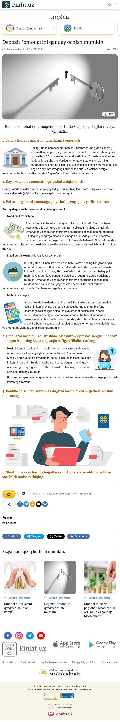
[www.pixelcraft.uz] (60, 713)
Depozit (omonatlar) (19, 598)
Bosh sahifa (9, 662)
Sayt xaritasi (28, 662)
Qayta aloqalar (109, 662)
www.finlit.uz (67, 689)
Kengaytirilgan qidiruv (84, 662)
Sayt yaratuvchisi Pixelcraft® (60, 705)
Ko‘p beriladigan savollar (53, 662)
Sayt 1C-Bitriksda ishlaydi (60, 708)
